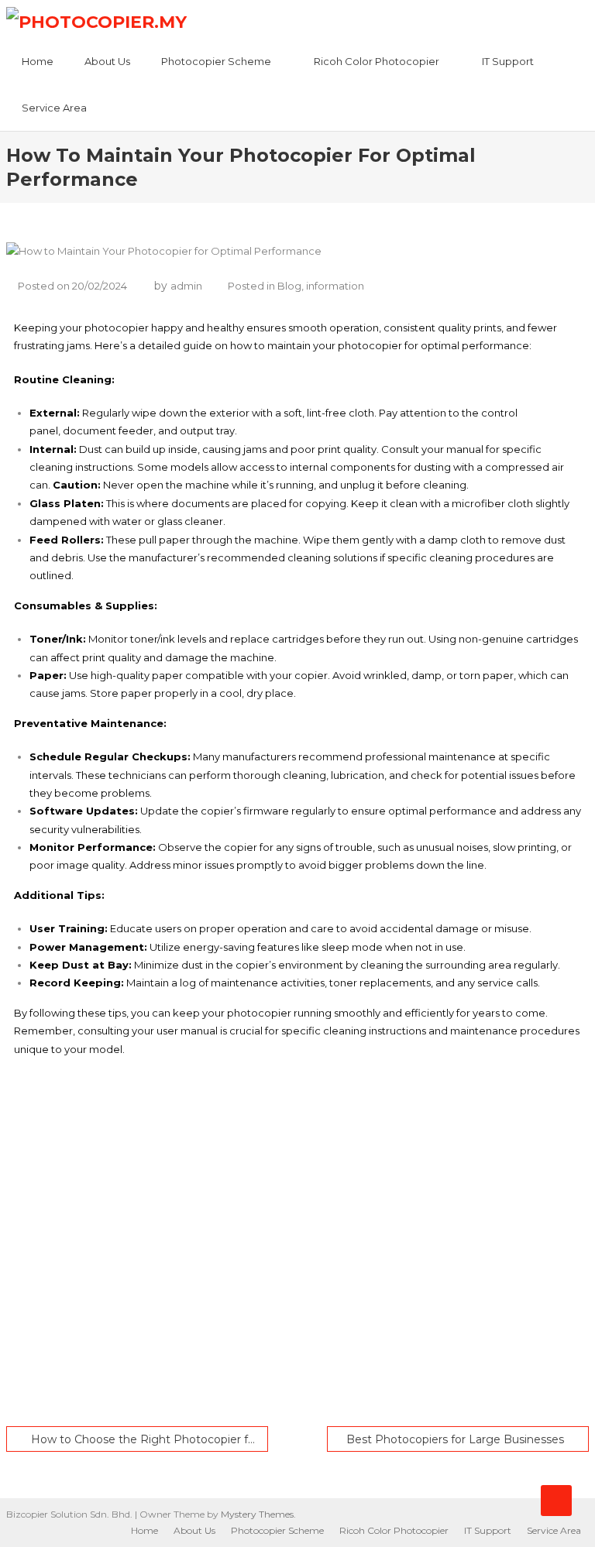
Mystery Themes (257, 1514)
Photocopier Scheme (216, 61)
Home (37, 61)
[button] (298, 1369)
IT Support (508, 61)
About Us (107, 61)
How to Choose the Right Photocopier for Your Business (150, 1439)
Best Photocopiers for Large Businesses (455, 1439)
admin (186, 286)
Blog (289, 286)
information (335, 286)
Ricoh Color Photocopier (376, 61)
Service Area (54, 107)
